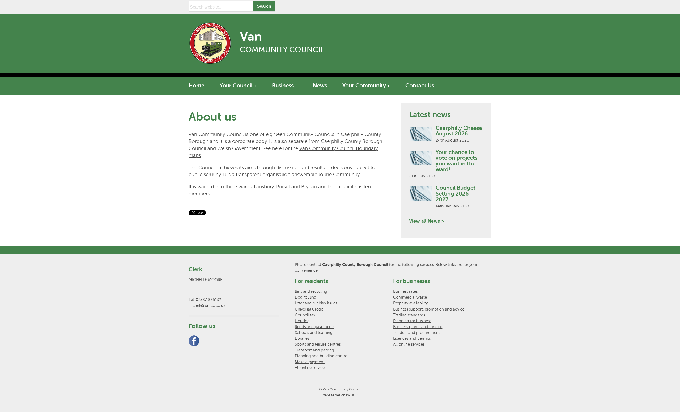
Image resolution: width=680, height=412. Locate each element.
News (320, 85)
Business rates (405, 291)
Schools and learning (314, 332)
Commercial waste (410, 297)
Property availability (410, 302)
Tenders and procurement (416, 332)
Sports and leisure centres (318, 344)
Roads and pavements (314, 326)
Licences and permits (412, 338)
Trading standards (409, 314)
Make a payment (310, 361)
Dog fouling (305, 297)
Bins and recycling (311, 291)
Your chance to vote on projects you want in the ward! (456, 160)
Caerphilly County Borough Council (355, 264)
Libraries (302, 338)
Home (196, 85)
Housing (302, 320)
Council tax (305, 314)
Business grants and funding (418, 326)
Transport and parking (314, 349)
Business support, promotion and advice (428, 309)
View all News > (426, 221)
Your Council (236, 85)
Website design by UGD (340, 395)
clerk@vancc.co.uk (209, 305)
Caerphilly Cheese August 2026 (459, 130)
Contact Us (419, 85)
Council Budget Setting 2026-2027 (455, 193)
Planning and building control (321, 355)
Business (283, 85)
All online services (310, 367)
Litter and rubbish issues (316, 302)
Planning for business (412, 320)
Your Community (364, 85)
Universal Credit (309, 309)
